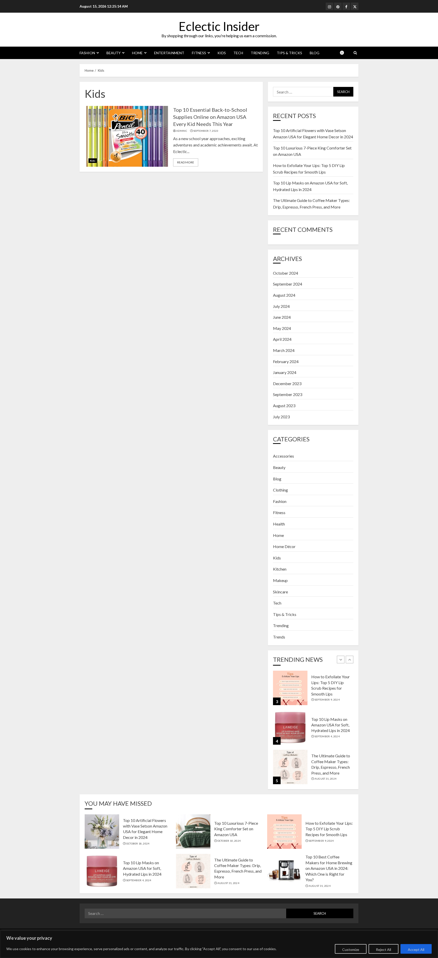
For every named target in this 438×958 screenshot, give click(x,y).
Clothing (280, 489)
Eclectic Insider (219, 26)
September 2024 (287, 283)
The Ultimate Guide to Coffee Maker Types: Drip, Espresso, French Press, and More (238, 868)
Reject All (383, 949)
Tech (238, 53)
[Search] (355, 53)
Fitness (199, 53)
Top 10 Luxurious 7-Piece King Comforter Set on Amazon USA (236, 829)
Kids (221, 53)
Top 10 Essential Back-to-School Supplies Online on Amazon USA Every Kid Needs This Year (210, 117)
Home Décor (284, 546)
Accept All (416, 949)
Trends (279, 636)
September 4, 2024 (327, 736)
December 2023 (287, 383)
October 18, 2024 (138, 843)
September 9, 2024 (327, 699)
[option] (313, 690)
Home (137, 53)
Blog (314, 53)
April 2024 (282, 339)
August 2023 (284, 405)
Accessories (283, 456)
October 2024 (285, 273)
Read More (185, 162)
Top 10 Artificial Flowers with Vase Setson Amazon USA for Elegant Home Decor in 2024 (145, 829)
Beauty (113, 53)
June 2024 (282, 317)
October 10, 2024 (229, 840)
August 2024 (284, 295)
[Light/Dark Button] (344, 52)
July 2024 (281, 306)
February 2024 (286, 361)
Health (279, 523)
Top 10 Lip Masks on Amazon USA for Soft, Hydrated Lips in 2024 (330, 725)
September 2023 (287, 394)
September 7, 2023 (205, 130)
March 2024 (284, 350)
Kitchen (279, 569)
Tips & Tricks (289, 53)
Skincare (280, 591)
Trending (260, 53)
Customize (350, 949)
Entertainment (169, 53)
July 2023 (281, 416)
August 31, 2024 (326, 778)
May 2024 (282, 328)
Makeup (280, 580)
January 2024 (284, 372)
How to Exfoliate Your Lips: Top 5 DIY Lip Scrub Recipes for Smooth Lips (329, 829)
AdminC (181, 130)
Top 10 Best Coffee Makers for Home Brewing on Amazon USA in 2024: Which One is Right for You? (328, 868)
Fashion (87, 53)
